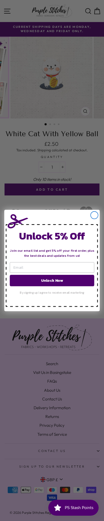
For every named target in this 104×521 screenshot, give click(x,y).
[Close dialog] (94, 215)
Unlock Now (52, 280)
